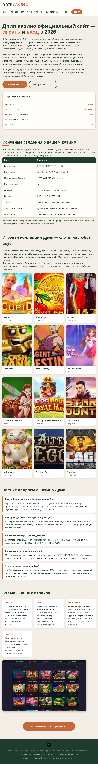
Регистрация (12, 84)
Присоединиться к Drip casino (47, 726)
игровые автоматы (50, 11)
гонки (65, 11)
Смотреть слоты (41, 84)
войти (77, 11)
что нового (32, 11)
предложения (17, 11)
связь (5, 11)
